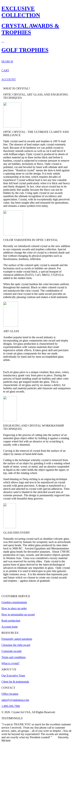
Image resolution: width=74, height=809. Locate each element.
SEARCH (7, 61)
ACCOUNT (8, 79)
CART (5, 70)
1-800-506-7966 (10, 706)
